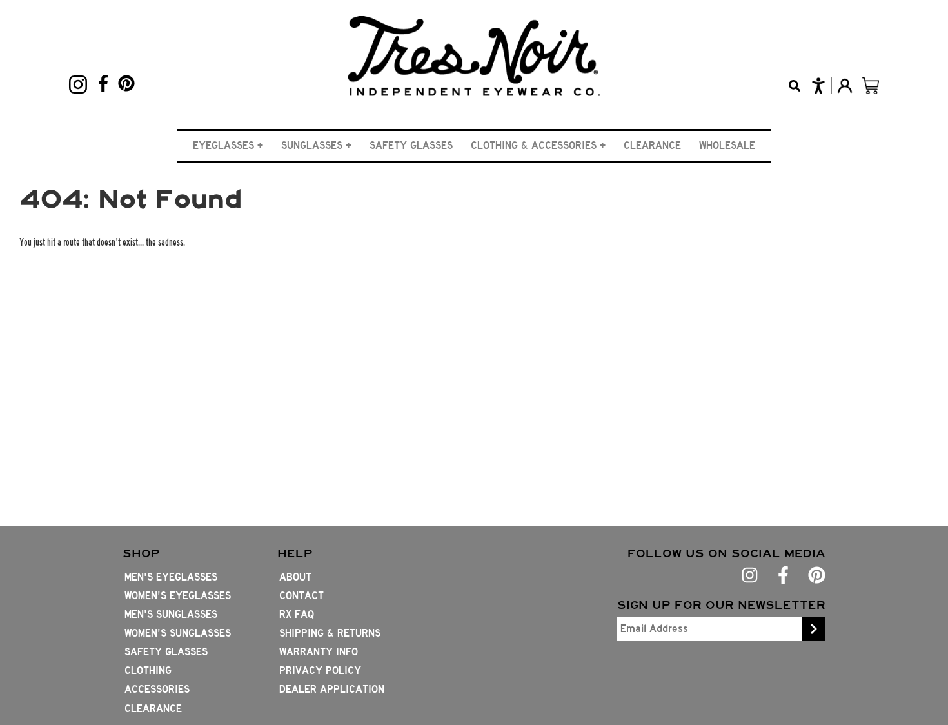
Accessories (157, 689)
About (295, 577)
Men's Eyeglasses (170, 577)
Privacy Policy (320, 670)
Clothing (148, 670)
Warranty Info (318, 652)
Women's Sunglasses (177, 633)
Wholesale (727, 145)
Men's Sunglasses (170, 614)
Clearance (652, 145)
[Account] (844, 85)
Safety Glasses (411, 145)
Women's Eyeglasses (177, 595)
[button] (228, 145)
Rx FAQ (296, 614)
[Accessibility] (818, 85)
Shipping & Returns (329, 633)
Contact (301, 595)
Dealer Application (331, 689)
